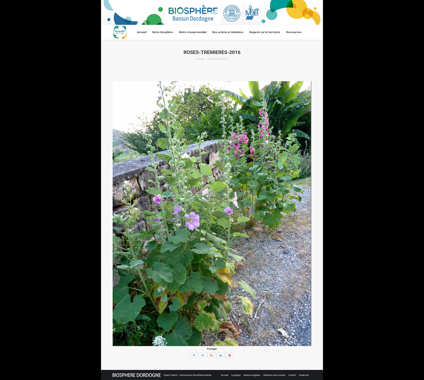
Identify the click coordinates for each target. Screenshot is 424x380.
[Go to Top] (418, 374)
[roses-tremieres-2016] (212, 213)
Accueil (200, 59)
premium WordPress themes (197, 375)
